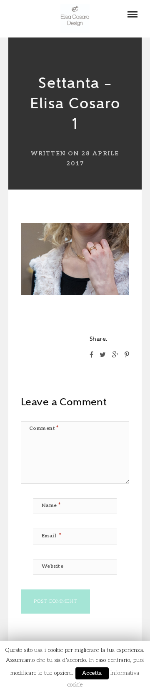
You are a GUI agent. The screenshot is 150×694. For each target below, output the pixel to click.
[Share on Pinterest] (127, 355)
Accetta (92, 673)
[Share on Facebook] (91, 355)
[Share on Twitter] (103, 355)
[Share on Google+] (115, 355)
